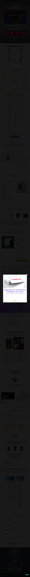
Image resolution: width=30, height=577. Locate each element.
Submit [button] (15, 300)
